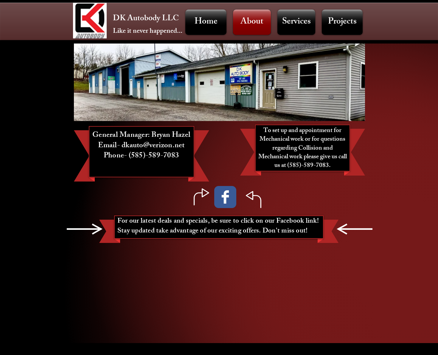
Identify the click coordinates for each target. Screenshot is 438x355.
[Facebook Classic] (225, 197)
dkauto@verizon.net (153, 146)
